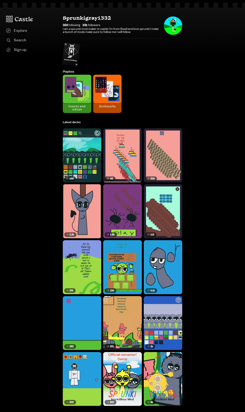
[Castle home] (19, 19)
